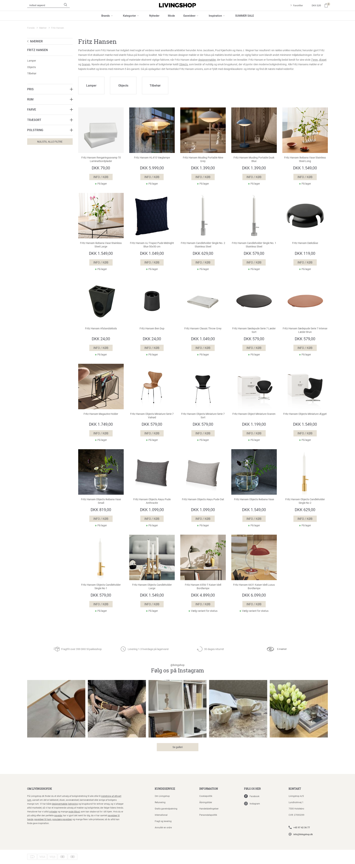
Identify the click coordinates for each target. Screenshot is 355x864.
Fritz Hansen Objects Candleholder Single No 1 (101, 586)
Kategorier (129, 15)
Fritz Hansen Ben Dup (152, 328)
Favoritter (298, 5)
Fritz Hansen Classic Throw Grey (203, 328)
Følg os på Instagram (177, 668)
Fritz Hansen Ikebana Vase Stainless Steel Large (101, 244)
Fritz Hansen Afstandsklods (101, 328)
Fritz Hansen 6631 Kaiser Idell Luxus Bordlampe (254, 586)
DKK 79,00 (101, 168)
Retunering (160, 802)
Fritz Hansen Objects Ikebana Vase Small (101, 501)
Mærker (43, 27)
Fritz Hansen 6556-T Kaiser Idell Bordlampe (203, 586)
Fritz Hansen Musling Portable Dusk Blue (254, 159)
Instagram (255, 803)
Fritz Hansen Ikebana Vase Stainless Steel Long (305, 159)
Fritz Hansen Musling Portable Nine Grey (203, 159)
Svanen (86, 64)
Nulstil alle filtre (49, 141)
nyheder (53, 811)
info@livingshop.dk (303, 834)
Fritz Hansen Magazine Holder (101, 414)
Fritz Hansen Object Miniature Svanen (253, 414)
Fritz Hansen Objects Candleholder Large (152, 586)
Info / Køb (100, 177)
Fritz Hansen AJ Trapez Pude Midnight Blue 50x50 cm (152, 244)
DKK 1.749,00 (101, 424)
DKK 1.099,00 (152, 509)
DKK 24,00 (101, 338)
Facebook (254, 796)
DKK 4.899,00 (203, 595)
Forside (31, 27)
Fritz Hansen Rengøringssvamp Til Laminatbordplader (101, 159)
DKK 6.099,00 (254, 595)
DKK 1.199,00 (254, 424)
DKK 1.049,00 (152, 253)
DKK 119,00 (305, 253)
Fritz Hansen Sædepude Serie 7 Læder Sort (254, 330)
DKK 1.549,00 (305, 168)
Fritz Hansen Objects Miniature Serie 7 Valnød (152, 415)
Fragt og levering (163, 821)
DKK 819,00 (101, 509)
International (161, 814)
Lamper (31, 60)
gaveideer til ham (42, 819)
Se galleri (178, 747)
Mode (171, 15)
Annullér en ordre (163, 827)
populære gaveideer (62, 819)
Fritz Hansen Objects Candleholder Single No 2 (305, 501)
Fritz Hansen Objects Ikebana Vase (254, 499)
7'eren (314, 59)
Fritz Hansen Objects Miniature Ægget (305, 414)
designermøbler (207, 59)
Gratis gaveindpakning (166, 808)
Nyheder (154, 15)
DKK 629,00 (203, 253)
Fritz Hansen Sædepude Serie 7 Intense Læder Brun (305, 330)
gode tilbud (74, 811)
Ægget (323, 59)
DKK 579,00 (254, 253)
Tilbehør (31, 73)
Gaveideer (189, 15)
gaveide (58, 815)
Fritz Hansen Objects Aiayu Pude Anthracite (152, 501)
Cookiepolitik (205, 795)
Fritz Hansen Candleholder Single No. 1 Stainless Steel (254, 244)
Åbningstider (205, 802)
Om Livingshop (162, 795)
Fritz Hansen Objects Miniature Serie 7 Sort (203, 415)
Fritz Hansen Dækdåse (305, 243)
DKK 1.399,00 (203, 168)
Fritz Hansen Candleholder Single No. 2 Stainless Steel (203, 244)
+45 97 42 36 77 (301, 827)
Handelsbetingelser (209, 808)
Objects (31, 67)
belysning (73, 803)
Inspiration (215, 15)
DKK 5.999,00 (152, 168)
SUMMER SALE (244, 15)
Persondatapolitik (208, 814)
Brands (105, 15)
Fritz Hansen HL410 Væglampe (152, 157)
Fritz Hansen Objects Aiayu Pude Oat (203, 499)
